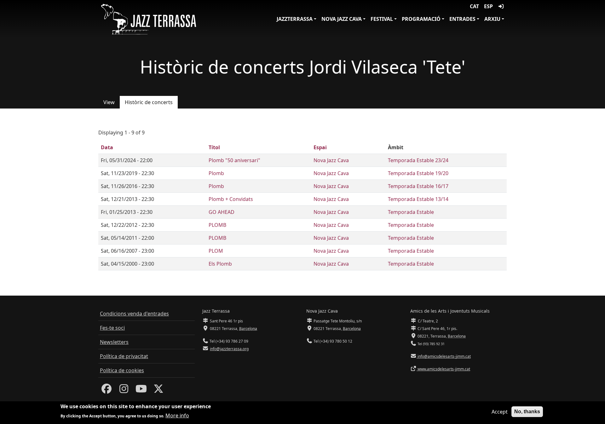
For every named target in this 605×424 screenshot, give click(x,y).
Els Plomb (220, 263)
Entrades (462, 18)
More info (177, 415)
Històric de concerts (149, 102)
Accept (500, 411)
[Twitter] (158, 390)
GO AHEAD (221, 212)
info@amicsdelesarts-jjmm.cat (444, 356)
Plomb (216, 173)
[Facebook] (106, 390)
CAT (474, 6)
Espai (320, 147)
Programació (421, 18)
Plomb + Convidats (231, 199)
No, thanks (527, 411)
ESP (488, 6)
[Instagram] (124, 390)
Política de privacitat (124, 356)
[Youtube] (141, 390)
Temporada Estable (411, 212)
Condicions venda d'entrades (134, 313)
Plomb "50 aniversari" (234, 160)
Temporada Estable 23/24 (418, 160)
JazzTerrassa (295, 18)
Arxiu (492, 18)
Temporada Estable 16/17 (418, 186)
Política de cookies (122, 370)
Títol (214, 147)
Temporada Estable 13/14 (418, 199)
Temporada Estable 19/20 (418, 173)
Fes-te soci (112, 327)
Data (107, 147)
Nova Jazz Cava (341, 18)
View (109, 102)
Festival (382, 18)
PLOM (216, 250)
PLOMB (217, 224)
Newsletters (114, 342)
